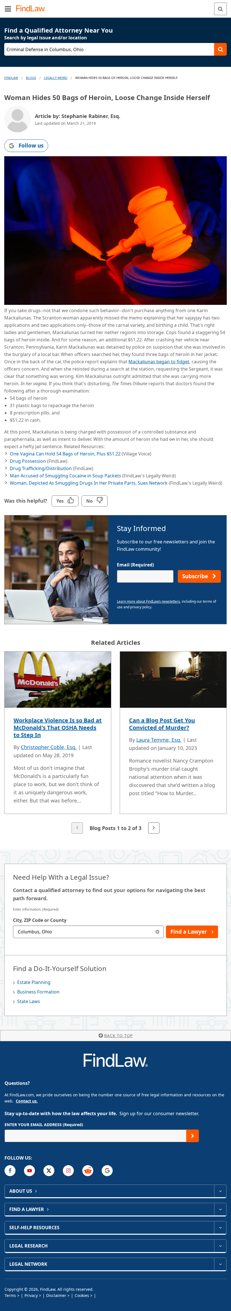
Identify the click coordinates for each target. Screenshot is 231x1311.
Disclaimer (56, 1295)
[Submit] (192, 1135)
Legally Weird (55, 78)
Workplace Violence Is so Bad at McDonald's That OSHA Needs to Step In (58, 727)
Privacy (31, 1295)
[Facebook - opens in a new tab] (10, 1170)
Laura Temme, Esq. (158, 739)
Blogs (31, 78)
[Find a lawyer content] (220, 1209)
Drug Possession (28, 461)
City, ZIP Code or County (39, 920)
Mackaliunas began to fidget (158, 362)
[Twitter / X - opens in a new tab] (48, 1170)
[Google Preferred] (107, 1170)
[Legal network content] (220, 1264)
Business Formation (38, 992)
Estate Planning (33, 982)
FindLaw (11, 78)
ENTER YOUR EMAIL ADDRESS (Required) (44, 1124)
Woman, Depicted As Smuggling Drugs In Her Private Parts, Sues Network (89, 483)
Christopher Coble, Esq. (49, 747)
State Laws (28, 1001)
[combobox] (88, 932)
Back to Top (118, 1035)
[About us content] (220, 1191)
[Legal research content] (220, 1246)
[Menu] (8, 8)
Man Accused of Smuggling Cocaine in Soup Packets (65, 476)
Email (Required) (135, 565)
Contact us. (27, 1101)
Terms (10, 1295)
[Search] (220, 9)
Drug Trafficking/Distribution (41, 468)
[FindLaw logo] (33, 9)
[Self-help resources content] (220, 1227)
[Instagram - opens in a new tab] (68, 1170)
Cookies (82, 1295)
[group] (115, 743)
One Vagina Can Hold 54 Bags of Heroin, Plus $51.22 (65, 454)
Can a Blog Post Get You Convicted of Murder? (162, 723)
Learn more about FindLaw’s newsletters (148, 601)
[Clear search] (157, 932)
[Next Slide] (153, 828)
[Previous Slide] (77, 828)
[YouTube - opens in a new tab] (29, 1170)
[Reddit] (87, 1170)
